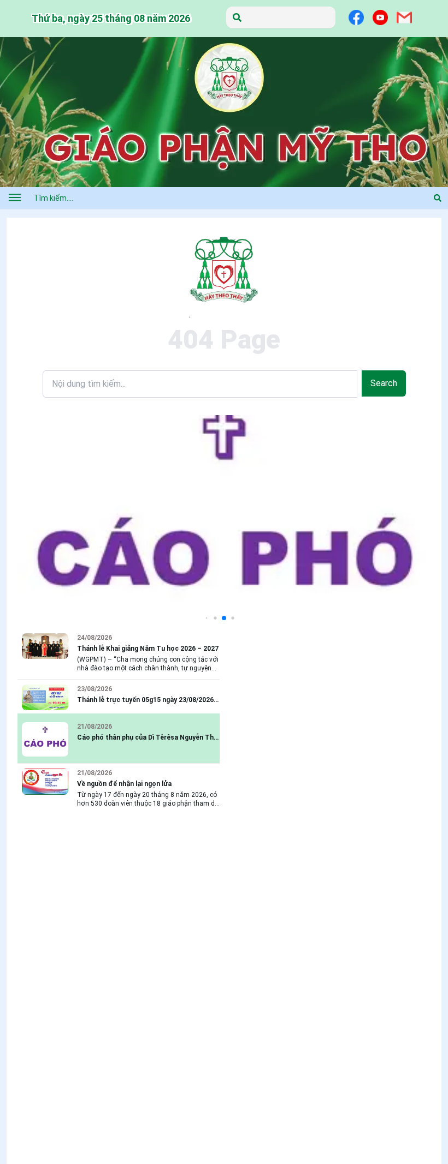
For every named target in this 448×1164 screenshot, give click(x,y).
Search (383, 383)
